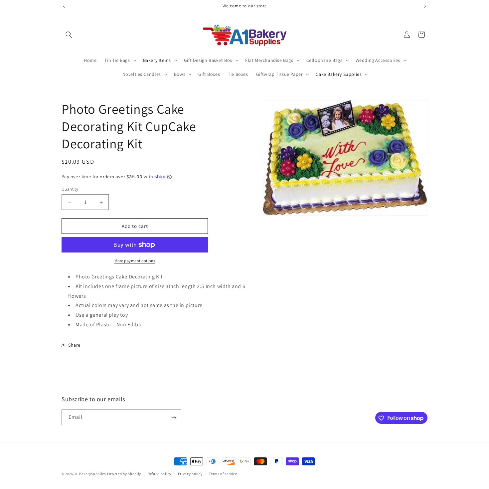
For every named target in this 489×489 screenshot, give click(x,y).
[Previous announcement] (64, 6)
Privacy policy (190, 473)
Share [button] (74, 345)
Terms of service (223, 473)
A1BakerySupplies (90, 473)
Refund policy (159, 473)
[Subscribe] (173, 417)
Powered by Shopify (124, 473)
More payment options (134, 260)
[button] (69, 34)
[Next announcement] (425, 6)
